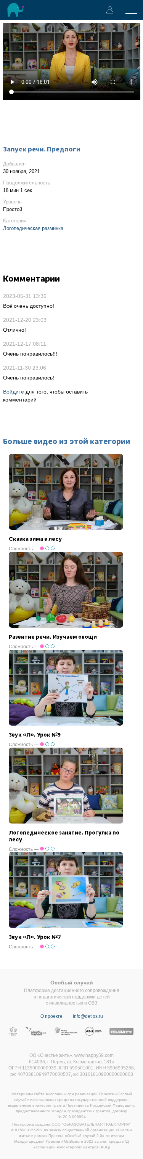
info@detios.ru (88, 1016)
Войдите (13, 392)
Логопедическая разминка (33, 228)
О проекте (51, 1016)
